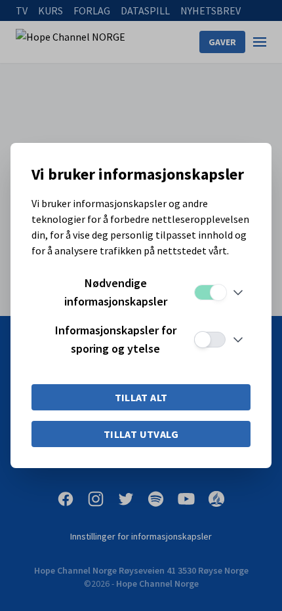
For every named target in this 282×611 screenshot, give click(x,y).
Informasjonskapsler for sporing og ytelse (115, 339)
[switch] (210, 292)
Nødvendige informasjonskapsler (115, 292)
